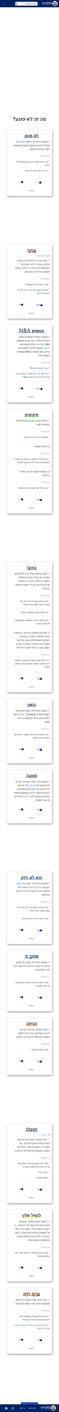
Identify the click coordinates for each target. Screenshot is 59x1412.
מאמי (46, 368)
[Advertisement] (34, 220)
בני (47, 660)
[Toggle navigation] (4, 4)
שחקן (22, 142)
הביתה (46, 348)
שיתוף (31, 190)
